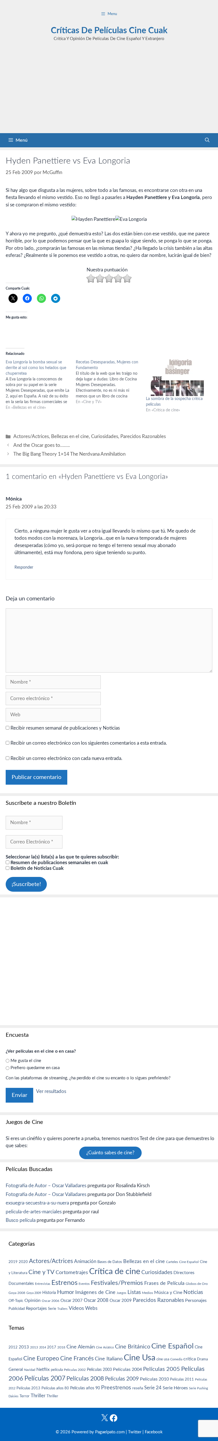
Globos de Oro (197, 1283)
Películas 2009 (122, 1379)
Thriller (38, 1395)
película (57, 1370)
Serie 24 (153, 1388)
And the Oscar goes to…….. (41, 445)
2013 (24, 1347)
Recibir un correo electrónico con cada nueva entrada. (66, 758)
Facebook (154, 1432)
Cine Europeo (41, 1359)
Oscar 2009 (121, 1300)
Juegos (121, 1293)
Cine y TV (41, 1272)
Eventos (84, 1283)
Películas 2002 (75, 1369)
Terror (25, 1396)
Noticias (193, 1292)
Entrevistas (42, 1283)
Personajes (196, 1300)
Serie (52, 1308)
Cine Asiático (105, 1347)
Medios (147, 1293)
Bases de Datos (109, 1262)
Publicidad (17, 1309)
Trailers (62, 1308)
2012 (13, 1347)
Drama (202, 1359)
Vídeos (76, 1308)
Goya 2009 (33, 1293)
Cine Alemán (80, 1346)
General (16, 1369)
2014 (42, 1347)
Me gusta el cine (26, 1061)
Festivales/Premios (117, 1283)
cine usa (162, 1359)
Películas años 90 (85, 1388)
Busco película (20, 1220)
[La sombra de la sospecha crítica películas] (178, 377)
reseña (137, 1388)
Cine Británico (132, 1347)
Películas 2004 (127, 1369)
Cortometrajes (72, 1272)
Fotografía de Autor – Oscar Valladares (46, 1185)
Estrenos (64, 1282)
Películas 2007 (44, 1378)
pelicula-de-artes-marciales (34, 1211)
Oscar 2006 (50, 1300)
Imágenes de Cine (95, 1292)
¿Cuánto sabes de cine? (110, 1153)
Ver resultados (51, 1091)
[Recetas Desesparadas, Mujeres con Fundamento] (111, 382)
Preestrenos (116, 1387)
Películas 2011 (182, 1379)
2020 (23, 1262)
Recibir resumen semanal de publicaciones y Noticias (64, 728)
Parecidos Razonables (143, 436)
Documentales (21, 1283)
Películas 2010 (154, 1379)
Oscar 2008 (96, 1300)
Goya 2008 (17, 1293)
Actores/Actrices (31, 436)
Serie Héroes (175, 1388)
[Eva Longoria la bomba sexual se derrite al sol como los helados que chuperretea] (41, 384)
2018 (61, 1347)
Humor (65, 1292)
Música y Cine (168, 1292)
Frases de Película (164, 1283)
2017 (51, 1347)
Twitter (134, 1432)
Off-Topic (16, 1301)
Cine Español (189, 1262)
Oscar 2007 (71, 1300)
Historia (49, 1293)
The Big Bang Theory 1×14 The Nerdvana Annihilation (69, 454)
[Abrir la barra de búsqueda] (207, 140)
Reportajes (36, 1308)
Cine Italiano (109, 1359)
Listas (134, 1292)
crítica (189, 1359)
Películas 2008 (85, 1379)
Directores (183, 1272)
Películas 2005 (161, 1369)
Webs (91, 1308)
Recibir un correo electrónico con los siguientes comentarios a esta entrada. (89, 743)
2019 (13, 1262)
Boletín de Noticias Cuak (36, 868)
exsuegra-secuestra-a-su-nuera (37, 1203)
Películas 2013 (28, 1388)
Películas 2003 (99, 1370)
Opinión (32, 1300)
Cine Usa (139, 1358)
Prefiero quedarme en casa (35, 1068)
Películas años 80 (55, 1388)
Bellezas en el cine (70, 436)
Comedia (176, 1359)
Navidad (29, 1369)
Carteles (172, 1262)
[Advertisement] (109, 90)
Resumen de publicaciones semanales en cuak (58, 862)
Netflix (43, 1369)
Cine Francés (77, 1359)
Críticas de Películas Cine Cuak (109, 30)
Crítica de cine (114, 1271)
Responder (23, 567)
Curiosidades (104, 436)
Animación (85, 1261)
